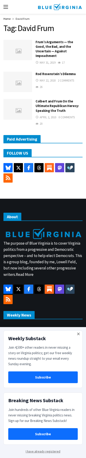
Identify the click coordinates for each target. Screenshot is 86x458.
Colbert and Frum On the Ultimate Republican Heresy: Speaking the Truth (57, 106)
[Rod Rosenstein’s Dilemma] (17, 82)
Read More (24, 274)
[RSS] (8, 178)
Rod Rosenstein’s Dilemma (56, 74)
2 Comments (66, 80)
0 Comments (66, 117)
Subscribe (43, 377)
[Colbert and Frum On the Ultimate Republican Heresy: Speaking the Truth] (17, 109)
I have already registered (43, 451)
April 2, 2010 (48, 117)
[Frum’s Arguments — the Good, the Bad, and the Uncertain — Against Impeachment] (17, 50)
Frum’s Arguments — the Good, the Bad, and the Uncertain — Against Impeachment (54, 49)
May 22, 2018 (47, 80)
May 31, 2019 (47, 63)
